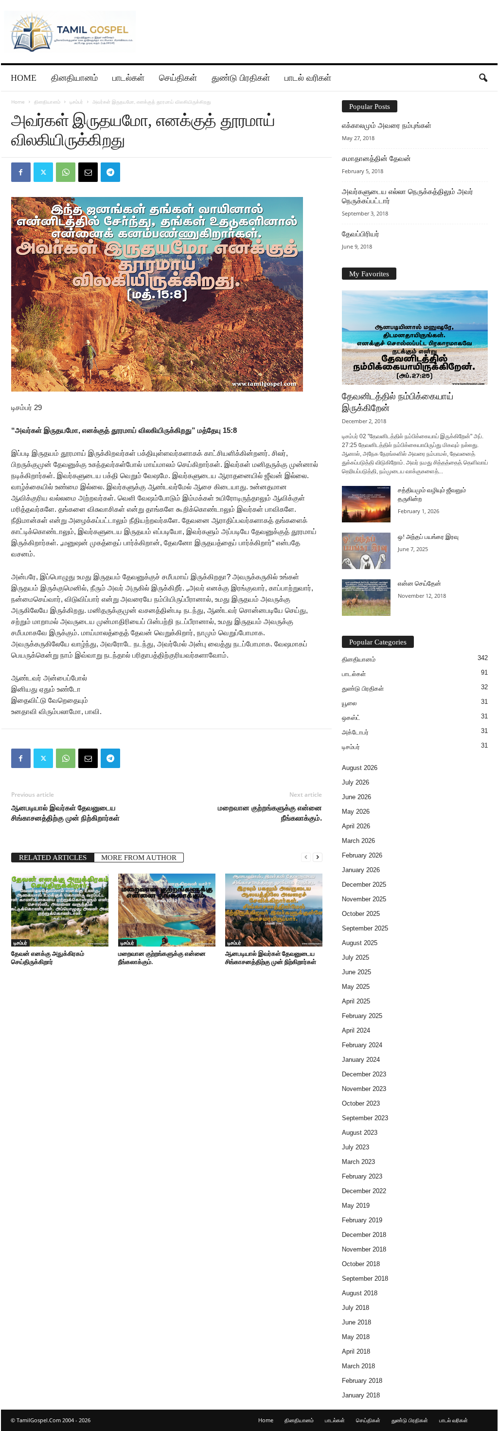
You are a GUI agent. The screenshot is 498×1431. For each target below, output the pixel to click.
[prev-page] (306, 857)
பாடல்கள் (128, 78)
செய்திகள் (178, 78)
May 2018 (356, 1337)
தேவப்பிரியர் (360, 234)
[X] (43, 172)
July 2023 (355, 1147)
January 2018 (361, 1395)
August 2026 (359, 767)
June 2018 (356, 1322)
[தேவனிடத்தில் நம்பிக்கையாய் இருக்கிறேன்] (415, 337)
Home (23, 78)
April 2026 (356, 826)
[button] (483, 78)
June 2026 (356, 797)
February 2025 (362, 1016)
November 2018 (364, 1249)
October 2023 (361, 1103)
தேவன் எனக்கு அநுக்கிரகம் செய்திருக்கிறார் (47, 957)
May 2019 (356, 1205)
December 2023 (364, 1074)
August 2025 (359, 943)
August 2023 (359, 1132)
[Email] (88, 172)
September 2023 (365, 1118)
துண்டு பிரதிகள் (241, 78)
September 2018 (365, 1278)
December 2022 (364, 1191)
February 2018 (362, 1380)
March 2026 (358, 840)
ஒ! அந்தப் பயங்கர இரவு (428, 536)
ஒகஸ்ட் (351, 717)
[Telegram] (110, 172)
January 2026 (361, 870)
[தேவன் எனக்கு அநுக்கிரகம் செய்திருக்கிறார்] (59, 910)
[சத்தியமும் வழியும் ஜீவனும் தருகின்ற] (366, 504)
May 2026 (356, 811)
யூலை (349, 703)
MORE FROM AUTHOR (139, 857)
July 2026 (355, 782)
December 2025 (364, 884)
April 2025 (356, 1001)
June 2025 (356, 972)
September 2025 (365, 928)
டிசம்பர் (76, 101)
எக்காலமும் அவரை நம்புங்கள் (386, 125)
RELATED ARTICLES (53, 857)
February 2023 (362, 1176)
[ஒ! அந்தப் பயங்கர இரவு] (366, 551)
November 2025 (364, 899)
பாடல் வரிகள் (308, 78)
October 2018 (361, 1264)
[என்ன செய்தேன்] (366, 597)
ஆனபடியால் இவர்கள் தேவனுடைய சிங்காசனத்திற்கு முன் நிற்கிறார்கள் (65, 813)
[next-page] (317, 857)
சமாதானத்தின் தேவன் (376, 158)
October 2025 (361, 913)
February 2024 (362, 1045)
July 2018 (355, 1307)
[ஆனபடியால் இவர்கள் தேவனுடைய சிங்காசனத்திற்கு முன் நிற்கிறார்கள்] (273, 910)
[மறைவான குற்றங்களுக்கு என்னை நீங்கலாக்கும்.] (166, 910)
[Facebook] (21, 172)
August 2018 (359, 1293)
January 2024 (361, 1059)
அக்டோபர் (355, 732)
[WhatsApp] (65, 172)
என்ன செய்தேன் (419, 583)
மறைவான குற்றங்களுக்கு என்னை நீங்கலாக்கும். (270, 813)
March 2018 (358, 1366)
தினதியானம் (74, 78)
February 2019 (362, 1220)
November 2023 (364, 1088)
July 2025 (355, 957)
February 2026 (362, 855)
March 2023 (358, 1161)
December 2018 (364, 1234)
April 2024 (356, 1030)
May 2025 (356, 986)
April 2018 (356, 1351)
